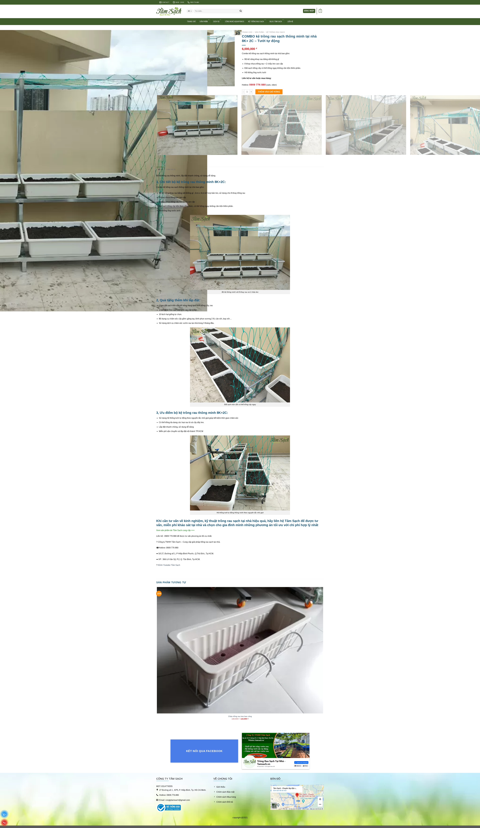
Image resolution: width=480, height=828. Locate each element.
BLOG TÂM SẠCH (276, 22)
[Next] (165, 88)
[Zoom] (159, 90)
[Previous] (157, 157)
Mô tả (160, 169)
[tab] (160, 169)
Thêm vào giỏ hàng (269, 92)
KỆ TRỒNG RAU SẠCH (256, 22)
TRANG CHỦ (191, 22)
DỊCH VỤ (216, 22)
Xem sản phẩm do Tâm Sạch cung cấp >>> (175, 530)
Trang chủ (247, 32)
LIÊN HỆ (290, 22)
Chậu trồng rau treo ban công (240, 716)
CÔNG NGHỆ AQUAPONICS (234, 22)
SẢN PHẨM (204, 22)
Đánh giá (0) (170, 169)
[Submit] (240, 11)
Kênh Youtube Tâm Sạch (169, 565)
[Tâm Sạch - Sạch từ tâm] (169, 11)
